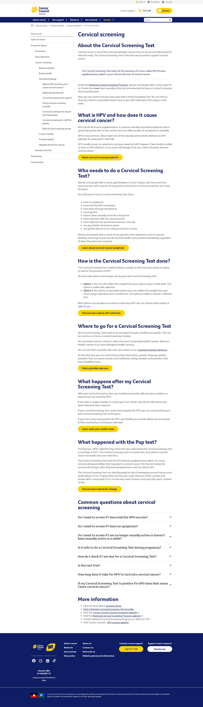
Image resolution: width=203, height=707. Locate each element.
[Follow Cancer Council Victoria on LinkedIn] (47, 663)
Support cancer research (160, 643)
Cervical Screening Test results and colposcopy (57, 113)
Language (168, 2)
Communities (37, 162)
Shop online (69, 655)
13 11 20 (147, 10)
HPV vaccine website (118, 622)
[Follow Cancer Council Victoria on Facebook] (34, 663)
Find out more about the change (99, 489)
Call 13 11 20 (131, 649)
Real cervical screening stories (57, 128)
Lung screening (46, 133)
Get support (58, 19)
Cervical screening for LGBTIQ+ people (57, 122)
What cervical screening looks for (100, 157)
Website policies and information (98, 655)
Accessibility (155, 2)
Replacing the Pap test (53, 92)
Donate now (160, 649)
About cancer (41, 25)
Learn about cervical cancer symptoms (103, 247)
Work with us (89, 651)
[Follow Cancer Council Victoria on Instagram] (40, 663)
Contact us (88, 647)
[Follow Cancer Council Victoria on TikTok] (54, 663)
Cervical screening (91, 25)
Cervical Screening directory (152, 349)
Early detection (42, 56)
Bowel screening (46, 68)
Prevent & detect (57, 25)
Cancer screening (74, 25)
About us (142, 2)
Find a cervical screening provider (54, 105)
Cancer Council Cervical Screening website (115, 612)
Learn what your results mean (98, 429)
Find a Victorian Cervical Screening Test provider (108, 609)
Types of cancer (38, 39)
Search (170, 20)
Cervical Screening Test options (57, 97)
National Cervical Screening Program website (116, 615)
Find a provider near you (95, 368)
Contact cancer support (131, 643)
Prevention (40, 51)
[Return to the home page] (40, 14)
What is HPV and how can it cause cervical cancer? (55, 86)
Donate (165, 10)
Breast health (45, 73)
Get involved (70, 651)
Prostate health (46, 139)
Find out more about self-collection (101, 313)
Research (68, 647)
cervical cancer (113, 605)
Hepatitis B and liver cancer (52, 144)
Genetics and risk (43, 150)
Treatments (36, 156)
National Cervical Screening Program (108, 84)
